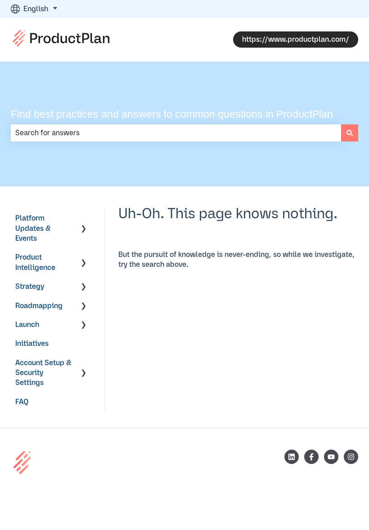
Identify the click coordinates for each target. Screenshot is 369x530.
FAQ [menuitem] (22, 402)
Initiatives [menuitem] (32, 343)
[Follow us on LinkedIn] (291, 457)
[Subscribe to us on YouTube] (331, 457)
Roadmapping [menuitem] (39, 305)
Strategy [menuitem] (29, 286)
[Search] (349, 132)
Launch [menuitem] (27, 324)
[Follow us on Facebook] (311, 457)
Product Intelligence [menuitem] (35, 262)
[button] (83, 219)
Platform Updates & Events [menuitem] (33, 228)
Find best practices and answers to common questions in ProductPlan (172, 114)
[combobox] (176, 132)
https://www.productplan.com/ (295, 39)
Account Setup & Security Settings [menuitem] (43, 373)
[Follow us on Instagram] (351, 457)
